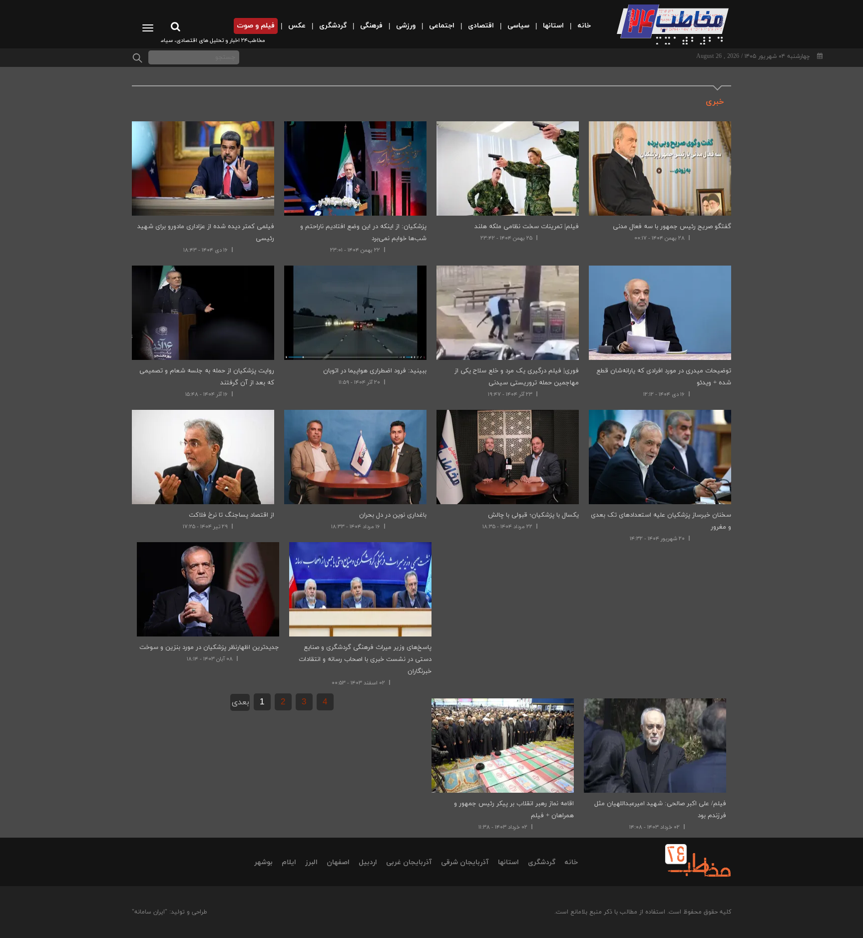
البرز (311, 862)
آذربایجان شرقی (465, 862)
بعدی (240, 702)
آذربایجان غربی (409, 862)
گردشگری (541, 862)
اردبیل (368, 862)
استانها (508, 862)
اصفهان (338, 862)
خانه (571, 862)
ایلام (289, 862)
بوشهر (263, 862)
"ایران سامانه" (149, 912)
